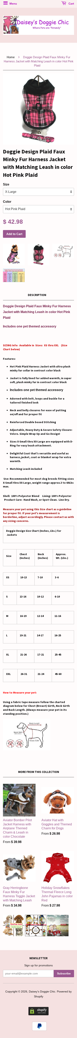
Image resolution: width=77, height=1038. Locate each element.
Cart (71, 3)
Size (6, 184)
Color (7, 201)
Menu (13, 3)
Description (37, 295)
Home (11, 57)
